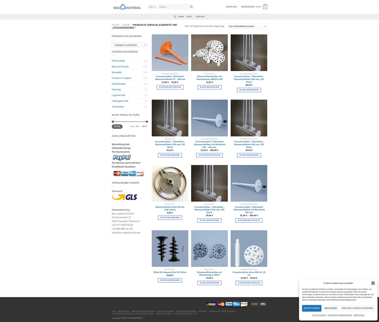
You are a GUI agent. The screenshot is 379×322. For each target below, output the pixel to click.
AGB (114, 311)
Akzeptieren (312, 308)
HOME (181, 17)
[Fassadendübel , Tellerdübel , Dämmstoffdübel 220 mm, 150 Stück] (170, 118)
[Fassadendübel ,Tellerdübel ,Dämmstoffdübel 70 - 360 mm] (170, 52)
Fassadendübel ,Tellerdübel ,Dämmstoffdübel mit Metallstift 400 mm (249, 210)
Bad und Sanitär (120, 66)
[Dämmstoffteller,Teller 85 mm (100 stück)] (170, 183)
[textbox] (129, 45)
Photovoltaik (118, 61)
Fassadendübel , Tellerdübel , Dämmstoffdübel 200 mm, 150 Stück (209, 210)
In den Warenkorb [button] (209, 87)
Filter (117, 127)
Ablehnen (331, 308)
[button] (373, 283)
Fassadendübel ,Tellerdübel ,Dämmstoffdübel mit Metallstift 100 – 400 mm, (209, 144)
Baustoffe (117, 72)
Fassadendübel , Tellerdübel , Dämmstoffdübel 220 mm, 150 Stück (170, 144)
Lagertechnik (118, 95)
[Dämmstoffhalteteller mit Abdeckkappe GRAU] (209, 248)
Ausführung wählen (170, 87)
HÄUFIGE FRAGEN (165, 311)
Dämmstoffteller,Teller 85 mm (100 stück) (169, 208)
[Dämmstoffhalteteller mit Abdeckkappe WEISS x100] (209, 52)
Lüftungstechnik (120, 101)
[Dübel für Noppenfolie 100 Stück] (170, 248)
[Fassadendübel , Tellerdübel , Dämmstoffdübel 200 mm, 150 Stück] (209, 183)
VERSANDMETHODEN (186, 311)
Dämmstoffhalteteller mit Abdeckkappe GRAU (209, 273)
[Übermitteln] (191, 6)
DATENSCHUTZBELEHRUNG (340, 315)
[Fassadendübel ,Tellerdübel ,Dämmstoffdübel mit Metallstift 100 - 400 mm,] (209, 118)
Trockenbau (118, 106)
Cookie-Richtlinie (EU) (185, 314)
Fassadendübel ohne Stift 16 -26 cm (249, 273)
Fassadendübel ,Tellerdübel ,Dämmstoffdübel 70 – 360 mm (170, 77)
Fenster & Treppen (121, 78)
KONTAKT (200, 17)
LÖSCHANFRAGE (164, 314)
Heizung (116, 89)
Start (116, 25)
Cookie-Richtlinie (319, 315)
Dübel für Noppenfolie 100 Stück (170, 272)
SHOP (189, 17)
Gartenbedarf (119, 84)
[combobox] (129, 45)
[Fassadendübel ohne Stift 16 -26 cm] (249, 248)
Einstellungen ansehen (357, 308)
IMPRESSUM (359, 315)
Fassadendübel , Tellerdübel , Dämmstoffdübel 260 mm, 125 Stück (249, 79)
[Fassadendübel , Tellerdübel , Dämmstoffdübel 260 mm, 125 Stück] (249, 52)
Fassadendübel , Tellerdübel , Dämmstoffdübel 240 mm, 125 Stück (249, 144)
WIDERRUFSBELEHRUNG (143, 311)
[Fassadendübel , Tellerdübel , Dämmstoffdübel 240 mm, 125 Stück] (249, 118)
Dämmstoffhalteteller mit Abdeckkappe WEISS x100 (209, 77)
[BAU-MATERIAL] (127, 7)
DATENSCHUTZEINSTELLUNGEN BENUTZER (133, 314)
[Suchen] (175, 17)
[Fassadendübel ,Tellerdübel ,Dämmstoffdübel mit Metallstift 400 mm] (249, 183)
